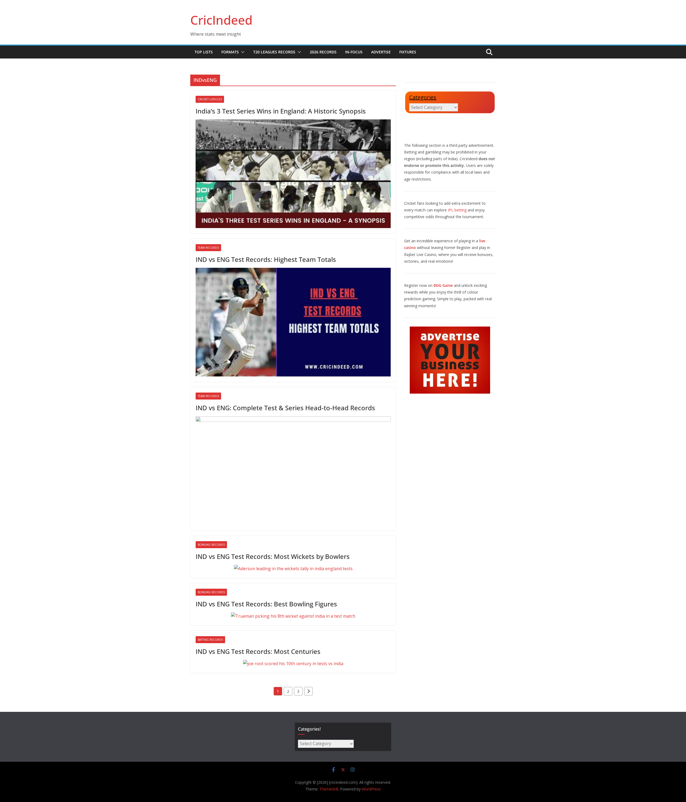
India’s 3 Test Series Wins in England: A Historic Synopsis (281, 111)
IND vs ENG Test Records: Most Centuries (258, 651)
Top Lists (204, 51)
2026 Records (323, 51)
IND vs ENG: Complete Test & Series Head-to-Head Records (285, 407)
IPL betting (457, 210)
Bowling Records (211, 545)
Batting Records (210, 640)
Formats (230, 51)
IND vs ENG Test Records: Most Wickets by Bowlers (273, 556)
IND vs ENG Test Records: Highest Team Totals (266, 259)
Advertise (381, 51)
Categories (422, 97)
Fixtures (407, 51)
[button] (242, 52)
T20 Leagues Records (274, 51)
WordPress (371, 789)
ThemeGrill (328, 789)
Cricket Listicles (210, 99)
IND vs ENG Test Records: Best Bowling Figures (266, 603)
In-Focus (354, 51)
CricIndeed (221, 20)
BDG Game (443, 285)
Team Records (208, 248)
